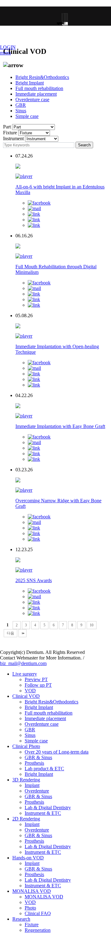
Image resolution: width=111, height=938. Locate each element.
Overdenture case (32, 99)
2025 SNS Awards (33, 580)
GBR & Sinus (38, 757)
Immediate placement (36, 94)
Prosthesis (34, 763)
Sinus (20, 110)
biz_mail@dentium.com (23, 663)
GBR (20, 105)
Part (7, 126)
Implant (32, 785)
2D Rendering (26, 818)
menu (5, 52)
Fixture (10, 132)
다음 (10, 633)
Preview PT (36, 679)
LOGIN (8, 47)
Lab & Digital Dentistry (48, 807)
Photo (30, 907)
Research (21, 919)
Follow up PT (38, 685)
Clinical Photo (26, 746)
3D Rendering (26, 779)
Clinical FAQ (38, 913)
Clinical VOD (26, 696)
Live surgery (24, 673)
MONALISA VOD (31, 891)
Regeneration (38, 930)
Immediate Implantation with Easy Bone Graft (60, 426)
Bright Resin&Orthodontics (42, 77)
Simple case (27, 116)
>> (22, 633)
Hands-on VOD (28, 857)
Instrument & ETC (43, 813)
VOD (30, 690)
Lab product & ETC (44, 768)
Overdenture (37, 790)
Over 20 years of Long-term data (56, 751)
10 (91, 625)
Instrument (13, 138)
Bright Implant (29, 82)
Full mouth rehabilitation (39, 88)
